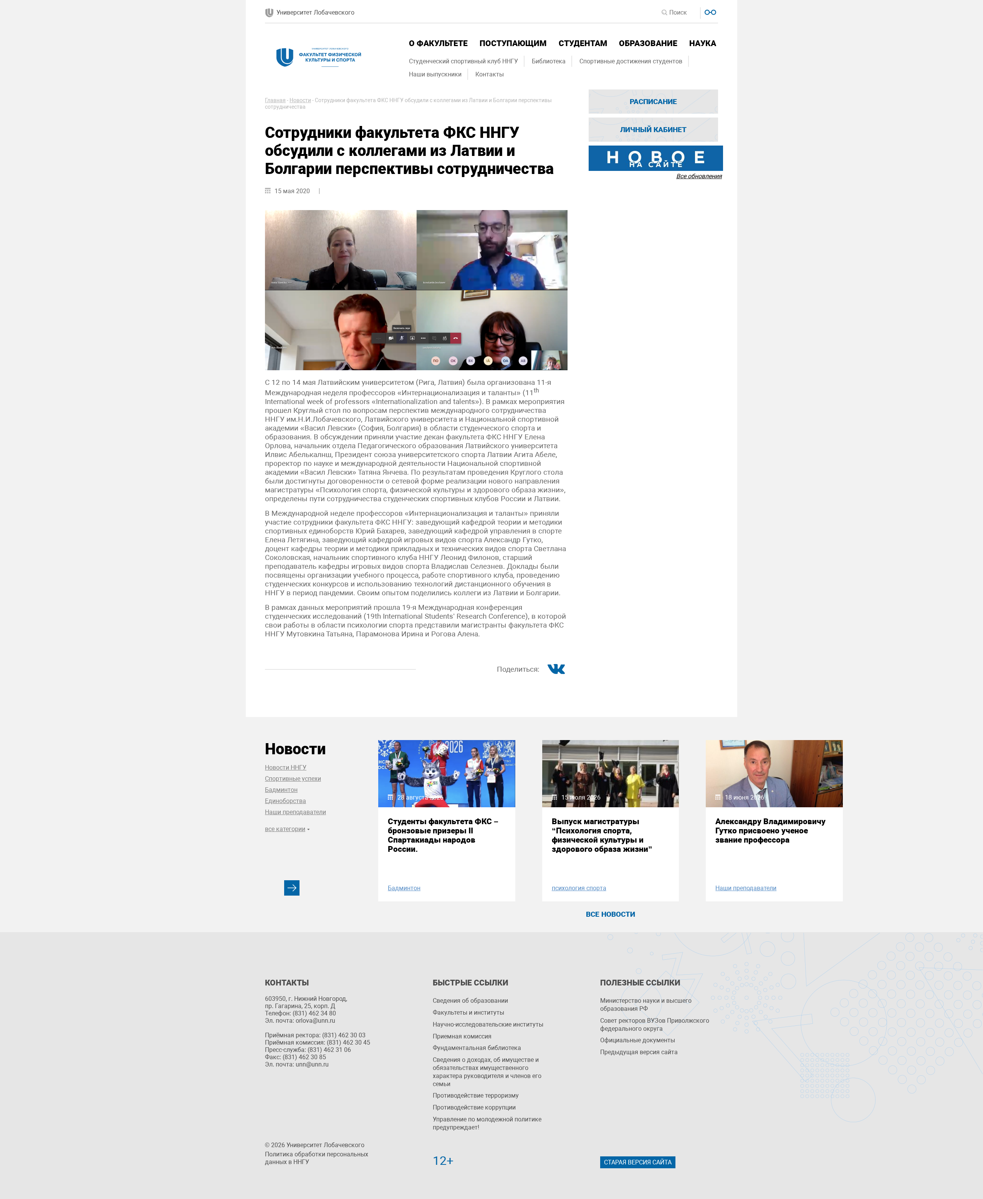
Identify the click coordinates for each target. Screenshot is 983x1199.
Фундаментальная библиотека (477, 1048)
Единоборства (285, 801)
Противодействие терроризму (476, 1095)
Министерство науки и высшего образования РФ (646, 1004)
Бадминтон (281, 789)
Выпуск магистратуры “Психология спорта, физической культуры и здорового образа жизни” (602, 835)
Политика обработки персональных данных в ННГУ (316, 1158)
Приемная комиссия (462, 1036)
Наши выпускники (435, 74)
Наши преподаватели (295, 812)
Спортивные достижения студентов (630, 61)
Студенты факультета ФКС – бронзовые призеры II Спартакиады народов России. (443, 835)
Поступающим (513, 43)
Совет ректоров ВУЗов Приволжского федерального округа (654, 1024)
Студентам (583, 43)
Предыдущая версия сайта (639, 1052)
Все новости (610, 914)
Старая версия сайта (638, 1162)
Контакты (489, 74)
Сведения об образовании (470, 1000)
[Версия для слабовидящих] (709, 11)
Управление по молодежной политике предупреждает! (487, 1123)
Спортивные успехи (293, 778)
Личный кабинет (653, 129)
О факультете (438, 43)
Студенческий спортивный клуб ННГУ (463, 61)
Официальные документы (637, 1040)
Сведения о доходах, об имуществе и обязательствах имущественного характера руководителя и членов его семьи (487, 1071)
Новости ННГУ (285, 767)
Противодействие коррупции (474, 1107)
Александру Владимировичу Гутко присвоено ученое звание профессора (770, 831)
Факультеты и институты (468, 1012)
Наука (702, 43)
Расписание (653, 101)
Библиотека (549, 61)
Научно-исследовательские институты (488, 1024)
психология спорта (579, 888)
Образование (648, 43)
